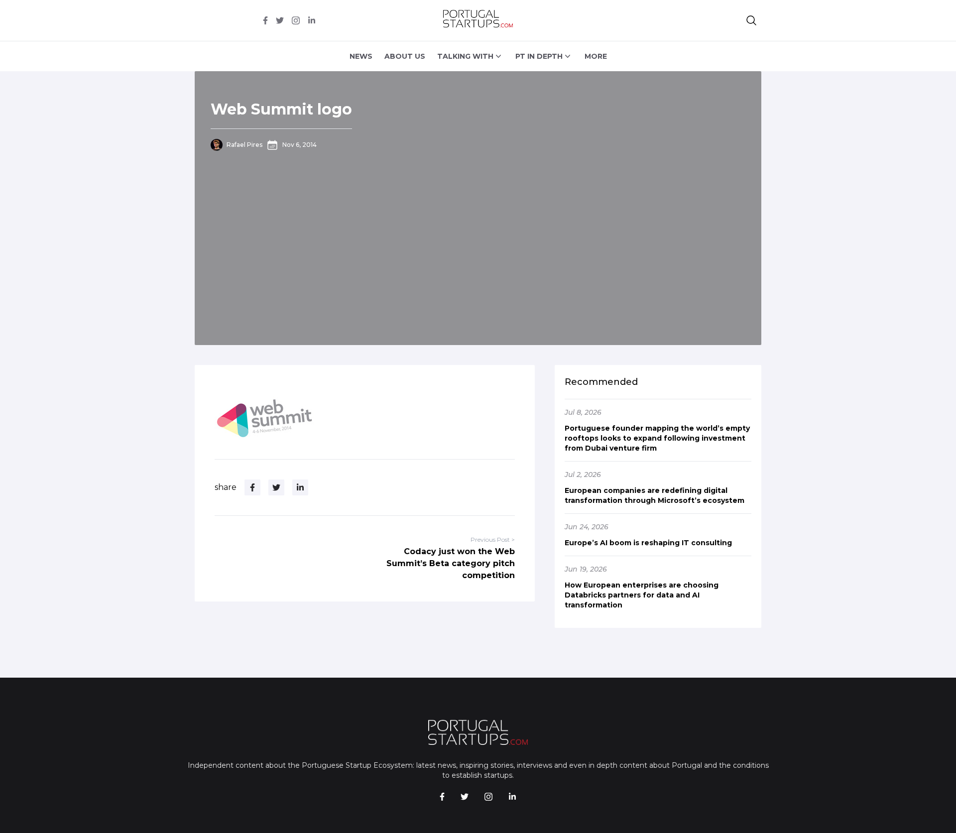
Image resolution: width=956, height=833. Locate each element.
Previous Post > (493, 539)
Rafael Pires (244, 144)
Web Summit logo (281, 109)
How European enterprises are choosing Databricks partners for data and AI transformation (641, 595)
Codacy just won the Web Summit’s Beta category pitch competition (450, 563)
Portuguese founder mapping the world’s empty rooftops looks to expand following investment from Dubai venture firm (657, 438)
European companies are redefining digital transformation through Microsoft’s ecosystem (654, 495)
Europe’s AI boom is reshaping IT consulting (648, 542)
